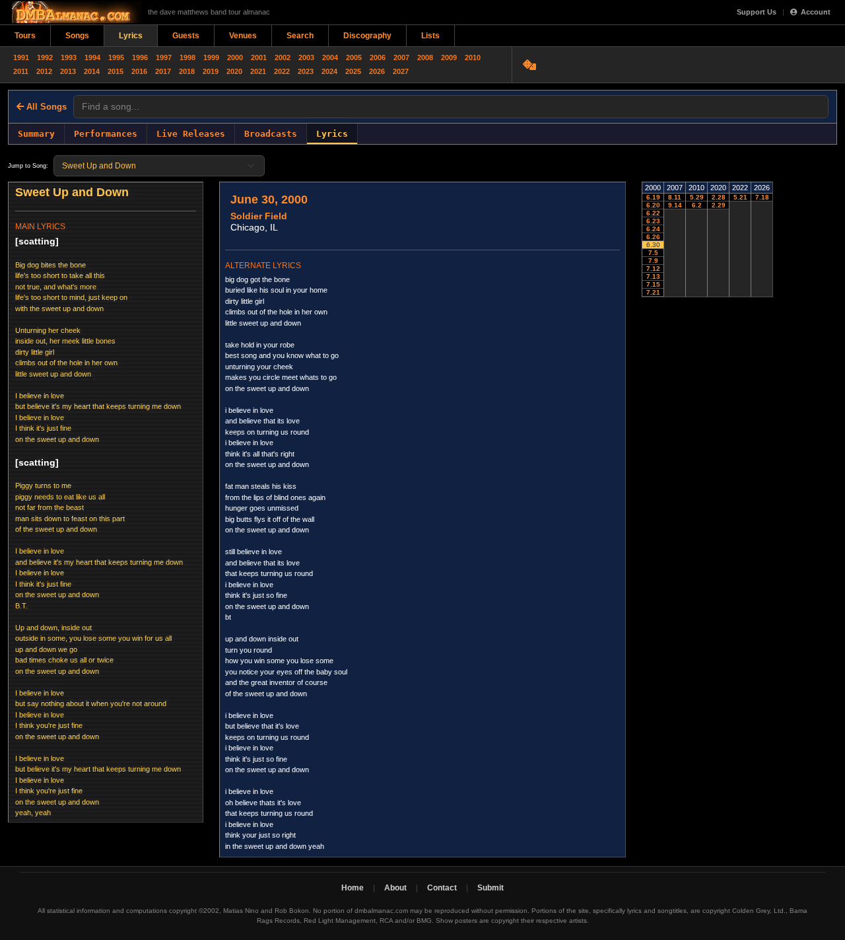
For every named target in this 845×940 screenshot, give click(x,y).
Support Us (756, 12)
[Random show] (531, 65)
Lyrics (131, 35)
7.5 (653, 252)
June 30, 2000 (269, 199)
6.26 (653, 236)
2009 (449, 57)
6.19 (653, 197)
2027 (401, 71)
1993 (69, 57)
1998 (187, 57)
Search (300, 35)
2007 (401, 57)
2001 (259, 57)
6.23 (653, 221)
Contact (442, 887)
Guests (185, 35)
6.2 (697, 205)
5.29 (697, 197)
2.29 (719, 205)
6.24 (653, 229)
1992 (45, 57)
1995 (116, 57)
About (395, 887)
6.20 (653, 205)
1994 (92, 57)
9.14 (675, 205)
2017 (163, 71)
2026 (377, 71)
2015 (115, 71)
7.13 (653, 276)
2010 (473, 57)
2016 (139, 71)
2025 (353, 71)
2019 (211, 71)
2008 (425, 57)
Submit (490, 887)
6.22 (653, 213)
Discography (367, 35)
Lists (430, 35)
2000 (235, 57)
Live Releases (190, 134)
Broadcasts (270, 134)
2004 (330, 57)
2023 (306, 71)
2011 (20, 71)
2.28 (719, 197)
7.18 (762, 197)
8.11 (674, 197)
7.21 (653, 292)
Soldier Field (258, 216)
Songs (77, 35)
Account (815, 12)
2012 (44, 71)
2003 (306, 57)
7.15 (653, 284)
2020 (234, 71)
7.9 (653, 260)
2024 (329, 71)
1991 (21, 57)
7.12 (653, 268)
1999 (211, 57)
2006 (378, 57)
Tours (25, 35)
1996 (140, 57)
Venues (243, 35)
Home (352, 887)
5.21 (740, 197)
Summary (36, 134)
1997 (164, 57)
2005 (354, 57)
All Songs (45, 107)
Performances (105, 134)
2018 (187, 71)
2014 (92, 71)
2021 (258, 71)
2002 (282, 57)
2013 (68, 71)
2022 (282, 71)
